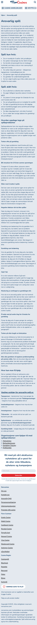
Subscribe (18, 475)
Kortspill (4, 582)
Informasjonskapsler (8, 506)
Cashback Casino (7, 525)
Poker (3, 574)
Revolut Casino (6, 529)
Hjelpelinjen (7, 441)
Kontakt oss (5, 495)
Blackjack (4, 563)
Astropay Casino (7, 548)
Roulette (4, 567)
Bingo (3, 578)
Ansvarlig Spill (6, 498)
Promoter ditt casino (8, 510)
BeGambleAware (9, 443)
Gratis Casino (6, 517)
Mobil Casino (5, 521)
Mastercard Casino (7, 544)
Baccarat (4, 570)
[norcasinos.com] (18, 2)
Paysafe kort (5, 533)
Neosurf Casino (6, 536)
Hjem (3, 15)
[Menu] (2, 2)
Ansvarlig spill (12, 15)
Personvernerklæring (8, 502)
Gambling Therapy (9, 445)
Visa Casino (5, 540)
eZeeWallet (5, 552)
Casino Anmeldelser (13, 8)
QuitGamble (7, 448)
